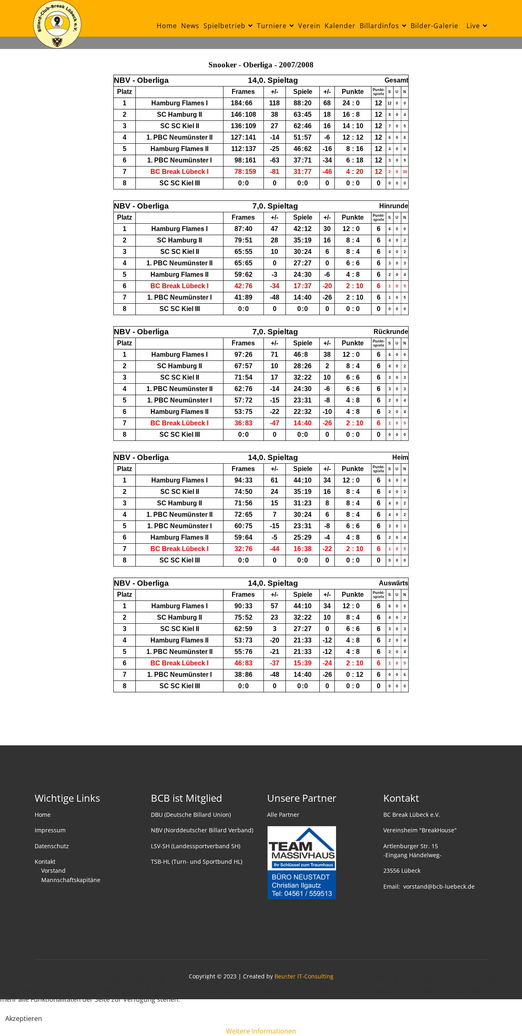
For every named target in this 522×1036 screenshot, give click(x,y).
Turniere (272, 25)
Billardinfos (379, 25)
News (190, 25)
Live (473, 25)
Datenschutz (52, 846)
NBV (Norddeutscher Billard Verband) (202, 830)
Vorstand (53, 870)
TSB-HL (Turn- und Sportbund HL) (196, 861)
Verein (309, 25)
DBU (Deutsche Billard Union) (191, 814)
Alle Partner (283, 814)
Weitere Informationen (261, 1031)
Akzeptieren (23, 1018)
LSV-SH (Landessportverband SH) (195, 846)
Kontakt (45, 861)
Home (167, 25)
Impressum (50, 830)
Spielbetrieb (224, 25)
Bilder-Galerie (434, 25)
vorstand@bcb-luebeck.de (439, 886)
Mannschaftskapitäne (70, 880)
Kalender (340, 25)
